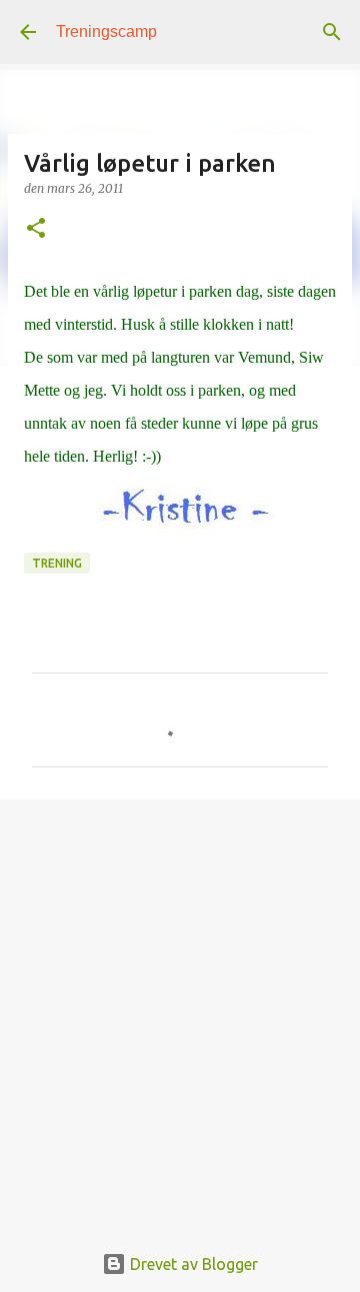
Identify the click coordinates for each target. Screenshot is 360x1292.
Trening (57, 563)
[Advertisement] (180, 1009)
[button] (36, 229)
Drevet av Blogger (192, 1264)
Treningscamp (106, 31)
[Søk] (332, 32)
